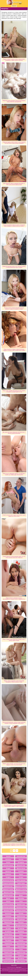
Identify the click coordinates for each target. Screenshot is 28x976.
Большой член (21, 865)
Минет (8, 925)
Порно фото (18, 967)
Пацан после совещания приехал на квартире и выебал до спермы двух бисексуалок (14, 474)
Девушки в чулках (8, 889)
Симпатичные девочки (8, 949)
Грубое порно (21, 883)
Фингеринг (8, 958)
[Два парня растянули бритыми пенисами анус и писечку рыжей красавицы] (14, 412)
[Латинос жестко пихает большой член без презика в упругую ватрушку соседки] (14, 288)
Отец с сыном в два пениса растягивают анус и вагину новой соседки (14, 640)
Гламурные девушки (8, 883)
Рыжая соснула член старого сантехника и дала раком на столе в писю (14, 515)
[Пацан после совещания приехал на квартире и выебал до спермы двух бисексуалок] (14, 453)
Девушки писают (8, 895)
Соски (21, 949)
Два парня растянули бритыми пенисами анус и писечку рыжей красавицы (14, 433)
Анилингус (8, 859)
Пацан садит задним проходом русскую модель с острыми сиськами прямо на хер (14, 391)
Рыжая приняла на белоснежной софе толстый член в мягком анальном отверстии (14, 557)
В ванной (21, 871)
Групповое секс (8, 886)
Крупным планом (21, 910)
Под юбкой (8, 940)
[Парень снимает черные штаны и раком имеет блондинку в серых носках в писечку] (14, 39)
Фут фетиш (21, 958)
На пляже (8, 928)
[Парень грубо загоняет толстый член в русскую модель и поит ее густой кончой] (14, 744)
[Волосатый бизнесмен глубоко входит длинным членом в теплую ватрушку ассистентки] (14, 702)
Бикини (8, 862)
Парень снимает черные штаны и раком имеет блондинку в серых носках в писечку (14, 60)
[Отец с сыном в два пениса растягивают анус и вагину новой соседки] (14, 619)
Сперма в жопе (8, 952)
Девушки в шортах (21, 889)
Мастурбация (21, 919)
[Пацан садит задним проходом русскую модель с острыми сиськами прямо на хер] (14, 371)
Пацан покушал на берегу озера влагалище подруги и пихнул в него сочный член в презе (14, 350)
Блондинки (21, 862)
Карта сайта (14, 965)
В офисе (8, 877)
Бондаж (8, 868)
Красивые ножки (21, 907)
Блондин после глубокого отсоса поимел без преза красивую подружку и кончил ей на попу (14, 844)
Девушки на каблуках (21, 892)
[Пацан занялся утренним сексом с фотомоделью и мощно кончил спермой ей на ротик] (14, 578)
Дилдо (21, 895)
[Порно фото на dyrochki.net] (14, 2)
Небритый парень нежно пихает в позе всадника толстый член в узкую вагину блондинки (14, 142)
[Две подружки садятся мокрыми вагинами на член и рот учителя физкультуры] (14, 163)
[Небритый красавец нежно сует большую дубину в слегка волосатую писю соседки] (14, 246)
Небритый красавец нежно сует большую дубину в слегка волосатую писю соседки (14, 267)
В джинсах (8, 874)
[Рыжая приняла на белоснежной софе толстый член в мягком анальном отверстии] (14, 536)
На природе (21, 928)
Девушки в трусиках (21, 886)
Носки (21, 934)
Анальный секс (21, 856)
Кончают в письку (8, 904)
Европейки (21, 898)
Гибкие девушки (21, 880)
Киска (21, 901)
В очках (21, 877)
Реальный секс (21, 943)
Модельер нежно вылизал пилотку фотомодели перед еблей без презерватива (14, 101)
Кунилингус (8, 913)
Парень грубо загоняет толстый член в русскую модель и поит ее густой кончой (14, 764)
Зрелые (8, 901)
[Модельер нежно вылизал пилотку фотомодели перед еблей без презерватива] (14, 80)
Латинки (21, 913)
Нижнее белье (8, 934)
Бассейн (21, 859)
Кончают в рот (21, 904)
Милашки (21, 922)
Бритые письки (21, 868)
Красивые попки (8, 910)
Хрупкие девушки (8, 961)
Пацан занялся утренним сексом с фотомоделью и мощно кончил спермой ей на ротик (14, 598)
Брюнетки (8, 871)
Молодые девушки (21, 925)
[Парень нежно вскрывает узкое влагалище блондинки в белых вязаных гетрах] (14, 661)
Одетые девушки (8, 937)
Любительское (21, 916)
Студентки (21, 955)
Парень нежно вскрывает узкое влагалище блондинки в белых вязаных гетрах (14, 681)
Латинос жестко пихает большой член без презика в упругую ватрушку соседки (14, 308)
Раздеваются (8, 943)
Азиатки (8, 856)
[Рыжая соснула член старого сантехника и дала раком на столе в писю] (14, 495)
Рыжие (8, 946)
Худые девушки (21, 961)
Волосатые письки (8, 880)
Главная (14, 5)
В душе (21, 874)
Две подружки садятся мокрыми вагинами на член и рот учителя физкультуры (14, 184)
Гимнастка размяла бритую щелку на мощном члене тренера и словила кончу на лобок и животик (14, 225)
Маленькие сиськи (8, 919)
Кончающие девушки (8, 907)
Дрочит (8, 898)
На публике (8, 931)
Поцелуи (21, 940)
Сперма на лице (21, 952)
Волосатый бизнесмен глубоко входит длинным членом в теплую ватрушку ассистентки (14, 723)
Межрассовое (8, 922)
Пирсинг (21, 937)
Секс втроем (21, 946)
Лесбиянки (8, 916)
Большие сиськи (8, 865)
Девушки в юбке (8, 892)
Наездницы (21, 931)
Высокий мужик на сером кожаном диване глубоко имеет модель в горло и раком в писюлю (14, 806)
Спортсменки (8, 955)
